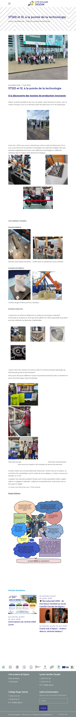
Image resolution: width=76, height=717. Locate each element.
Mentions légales (14, 715)
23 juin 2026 (61, 626)
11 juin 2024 (27, 85)
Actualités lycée (19, 21)
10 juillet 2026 (45, 598)
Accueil (10, 21)
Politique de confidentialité (42, 715)
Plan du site (26, 715)
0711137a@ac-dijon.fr (46, 685)
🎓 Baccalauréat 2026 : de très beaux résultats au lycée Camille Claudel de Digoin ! (52, 604)
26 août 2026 (14, 619)
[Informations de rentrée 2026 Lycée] (22, 604)
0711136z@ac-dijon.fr (15, 702)
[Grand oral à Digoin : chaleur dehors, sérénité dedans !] (53, 615)
